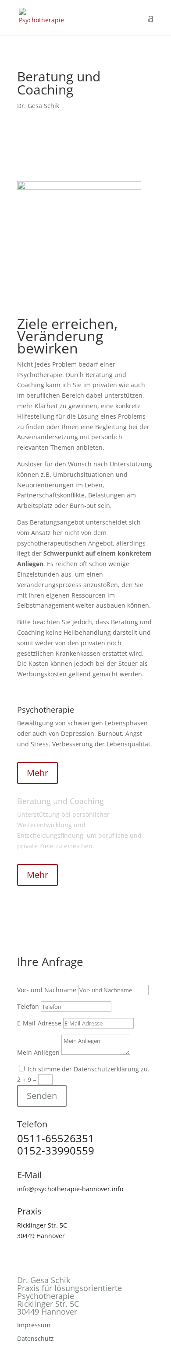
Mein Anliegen (38, 1052)
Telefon (28, 1006)
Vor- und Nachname (46, 990)
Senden (42, 1096)
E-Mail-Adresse (39, 1023)
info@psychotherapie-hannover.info (70, 1189)
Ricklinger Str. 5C (42, 1225)
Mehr (37, 773)
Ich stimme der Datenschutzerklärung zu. (89, 1069)
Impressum (33, 1325)
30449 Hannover (41, 1236)
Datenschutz (35, 1338)
